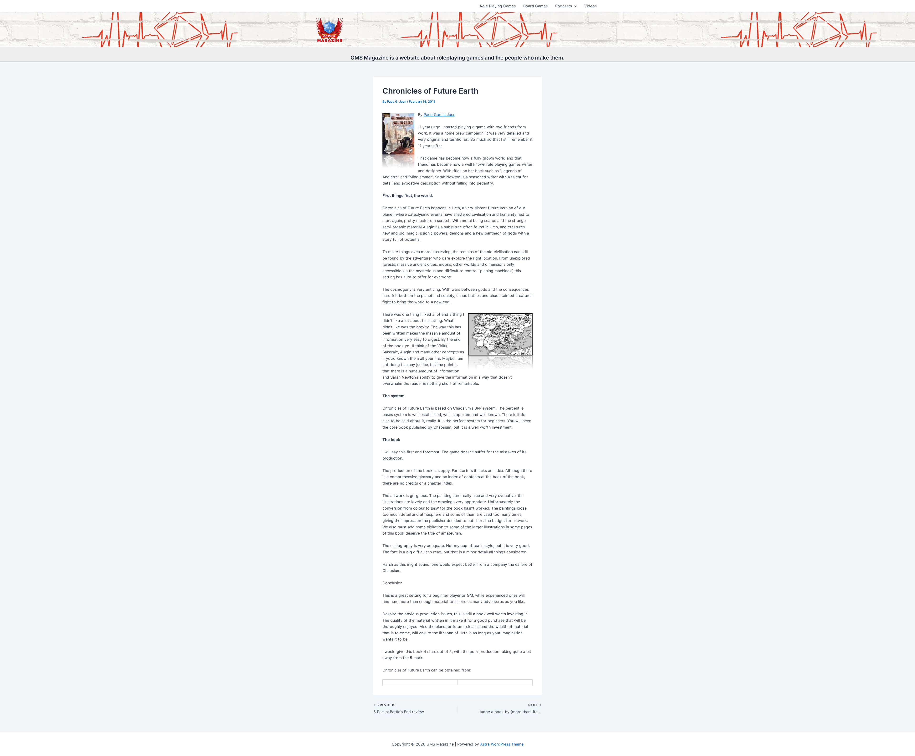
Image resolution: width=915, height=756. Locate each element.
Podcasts (563, 6)
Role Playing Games (498, 6)
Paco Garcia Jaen (439, 114)
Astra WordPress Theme (502, 744)
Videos (590, 6)
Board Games (535, 6)
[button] (574, 6)
